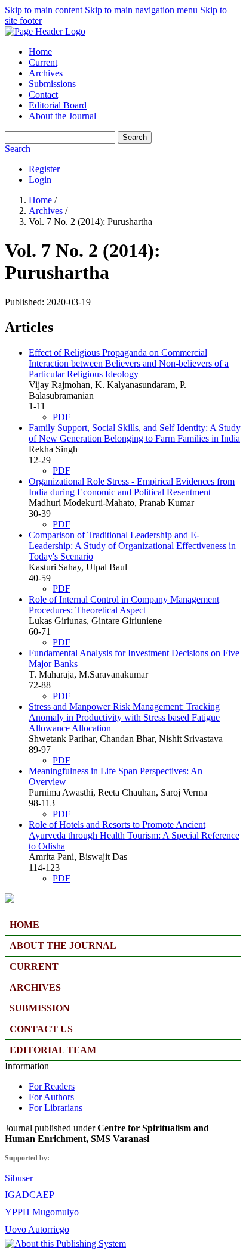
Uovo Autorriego (37, 1229)
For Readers (52, 1086)
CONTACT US (41, 1029)
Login (40, 180)
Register (44, 169)
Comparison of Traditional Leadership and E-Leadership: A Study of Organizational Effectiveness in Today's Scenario (132, 545)
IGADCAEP (29, 1195)
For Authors (51, 1097)
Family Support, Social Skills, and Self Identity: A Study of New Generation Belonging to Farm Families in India (135, 433)
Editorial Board (58, 105)
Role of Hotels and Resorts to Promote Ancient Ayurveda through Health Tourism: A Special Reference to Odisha (134, 835)
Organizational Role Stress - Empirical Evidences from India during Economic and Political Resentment (132, 486)
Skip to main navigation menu (141, 10)
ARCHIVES (35, 987)
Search (134, 137)
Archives (46, 73)
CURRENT (34, 966)
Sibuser (19, 1178)
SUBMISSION (40, 1008)
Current (43, 62)
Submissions (52, 84)
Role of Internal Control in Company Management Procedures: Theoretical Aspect (124, 604)
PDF (61, 417)
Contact (43, 94)
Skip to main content (43, 10)
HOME (24, 925)
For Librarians (55, 1108)
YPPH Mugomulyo (42, 1212)
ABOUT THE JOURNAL (63, 945)
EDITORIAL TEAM (53, 1050)
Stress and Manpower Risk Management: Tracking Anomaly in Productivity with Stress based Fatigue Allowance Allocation (124, 717)
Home (40, 51)
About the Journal (62, 116)
